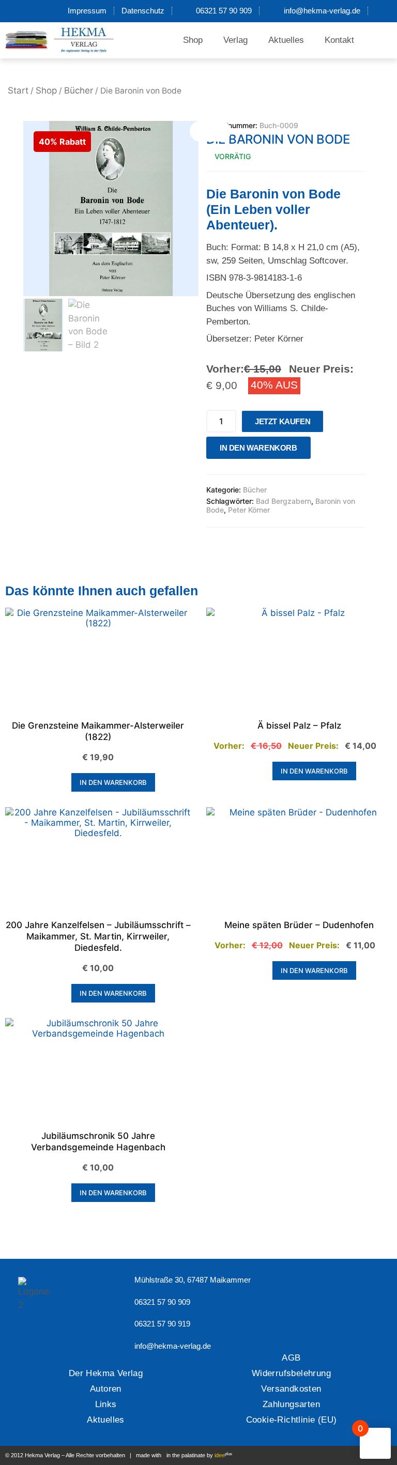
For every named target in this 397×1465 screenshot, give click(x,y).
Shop (193, 40)
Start (18, 90)
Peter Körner (249, 509)
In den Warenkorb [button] (113, 782)
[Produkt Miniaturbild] (210, 131)
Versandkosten (291, 1389)
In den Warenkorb (258, 447)
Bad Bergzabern (283, 501)
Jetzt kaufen (282, 421)
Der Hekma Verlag (106, 1373)
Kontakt (339, 40)
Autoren (105, 1389)
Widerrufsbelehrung (291, 1373)
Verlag (235, 40)
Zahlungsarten (291, 1404)
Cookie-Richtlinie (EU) (291, 1420)
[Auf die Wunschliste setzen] (321, 450)
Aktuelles (286, 40)
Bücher (78, 90)
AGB (291, 1358)
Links (106, 1404)
